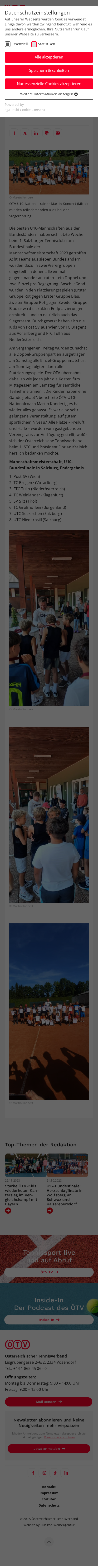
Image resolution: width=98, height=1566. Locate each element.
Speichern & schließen (49, 70)
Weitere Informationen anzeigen (47, 94)
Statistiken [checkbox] (46, 44)
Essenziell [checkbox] (20, 44)
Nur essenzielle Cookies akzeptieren (49, 83)
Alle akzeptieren (49, 57)
